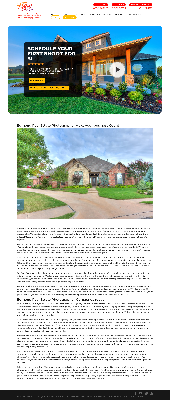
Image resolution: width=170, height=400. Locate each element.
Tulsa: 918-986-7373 (97, 396)
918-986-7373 (119, 6)
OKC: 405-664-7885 (75, 396)
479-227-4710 (141, 6)
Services (66, 15)
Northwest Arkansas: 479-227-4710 (126, 396)
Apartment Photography (99, 15)
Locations (134, 15)
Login (55, 17)
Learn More (36, 80)
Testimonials (120, 15)
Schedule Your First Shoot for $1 (49, 88)
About (54, 15)
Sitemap (60, 396)
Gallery (79, 15)
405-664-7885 (100, 6)
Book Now (69, 17)
